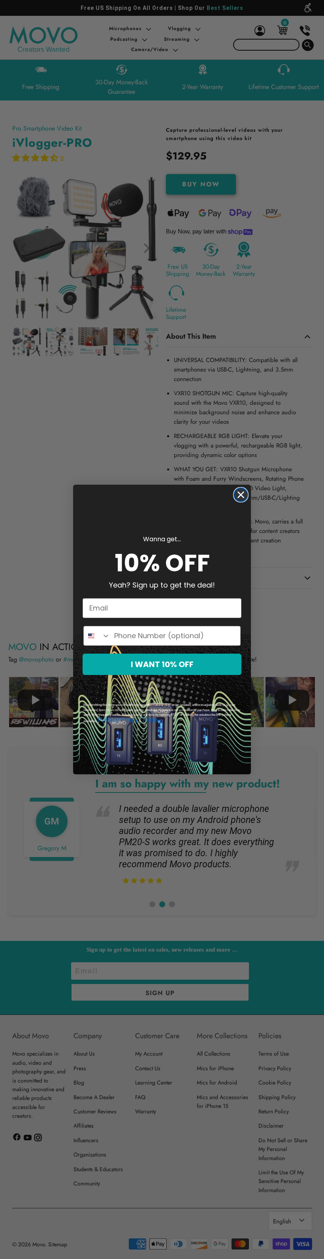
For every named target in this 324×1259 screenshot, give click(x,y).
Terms (149, 720)
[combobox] (97, 635)
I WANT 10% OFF (162, 664)
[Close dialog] (241, 495)
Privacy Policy (118, 720)
